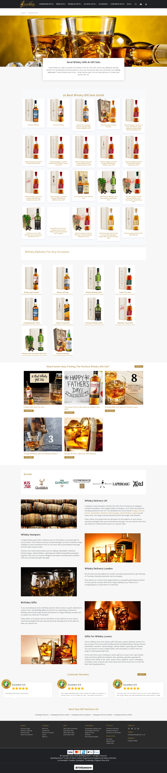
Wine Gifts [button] (60, 4)
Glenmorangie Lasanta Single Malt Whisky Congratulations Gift (83, 163)
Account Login (25, 728)
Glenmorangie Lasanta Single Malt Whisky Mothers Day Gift (58, 198)
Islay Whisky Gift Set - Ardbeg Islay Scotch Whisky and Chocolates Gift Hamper (58, 231)
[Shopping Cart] (141, 4)
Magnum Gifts (89, 732)
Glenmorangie (113, 513)
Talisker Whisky (33, 125)
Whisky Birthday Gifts (94, 292)
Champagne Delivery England (81, 714)
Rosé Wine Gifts (68, 734)
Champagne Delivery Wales (123, 714)
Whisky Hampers (62, 354)
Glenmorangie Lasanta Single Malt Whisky (33, 162)
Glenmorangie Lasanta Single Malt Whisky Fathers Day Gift (108, 163)
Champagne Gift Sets (92, 730)
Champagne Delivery (42, 714)
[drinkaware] (83, 767)
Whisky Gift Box (63, 292)
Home (23, 13)
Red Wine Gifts (68, 730)
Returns (44, 736)
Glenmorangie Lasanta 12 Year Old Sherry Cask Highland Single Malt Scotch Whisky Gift (133, 127)
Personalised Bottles (91, 736)
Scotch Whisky (58, 125)
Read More (28, 410)
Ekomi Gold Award (27, 734)
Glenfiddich (95, 513)
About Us (45, 728)
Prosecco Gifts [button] (74, 4)
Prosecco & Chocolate (113, 732)
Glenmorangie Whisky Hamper (109, 125)
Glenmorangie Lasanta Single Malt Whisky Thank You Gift (58, 163)
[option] (28, 691)
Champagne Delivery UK (93, 728)
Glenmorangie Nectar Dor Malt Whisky (133, 234)
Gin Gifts (109, 739)
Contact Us (45, 730)
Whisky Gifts (110, 741)
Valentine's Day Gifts (125, 323)
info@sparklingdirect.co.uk (136, 734)
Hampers (88, 734)
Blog (129, 4)
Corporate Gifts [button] (117, 4)
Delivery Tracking (26, 730)
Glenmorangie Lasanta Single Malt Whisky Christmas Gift (133, 163)
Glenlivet (104, 513)
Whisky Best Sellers (31, 292)
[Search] (136, 4)
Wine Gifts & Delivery (70, 728)
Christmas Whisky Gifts (94, 323)
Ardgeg (135, 511)
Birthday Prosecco (112, 730)
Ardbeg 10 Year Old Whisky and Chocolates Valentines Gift (33, 234)
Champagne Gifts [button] (46, 4)
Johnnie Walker (125, 513)
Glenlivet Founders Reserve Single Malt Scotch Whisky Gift (83, 126)
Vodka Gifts (110, 743)
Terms (44, 734)
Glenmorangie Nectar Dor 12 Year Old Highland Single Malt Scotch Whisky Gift (108, 235)
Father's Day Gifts (63, 323)
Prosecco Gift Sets (112, 728)
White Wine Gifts (68, 732)
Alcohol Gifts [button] (89, 4)
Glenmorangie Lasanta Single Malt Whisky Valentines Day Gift (33, 198)
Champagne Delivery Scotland (102, 714)
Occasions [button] (103, 4)
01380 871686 (132, 740)
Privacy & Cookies (48, 732)
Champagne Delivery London (60, 714)
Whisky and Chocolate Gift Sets (34, 354)
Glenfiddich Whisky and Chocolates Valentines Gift (108, 198)
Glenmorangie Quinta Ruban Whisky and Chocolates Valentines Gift (133, 199)
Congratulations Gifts (31, 323)
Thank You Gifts (125, 292)
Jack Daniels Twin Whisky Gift (83, 197)
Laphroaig (136, 513)
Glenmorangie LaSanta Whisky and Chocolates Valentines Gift (83, 234)
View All (139, 366)
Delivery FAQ (25, 732)
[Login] (146, 4)
